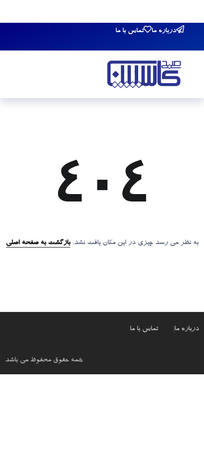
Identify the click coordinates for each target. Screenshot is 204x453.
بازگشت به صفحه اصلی (38, 243)
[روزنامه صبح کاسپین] (144, 76)
